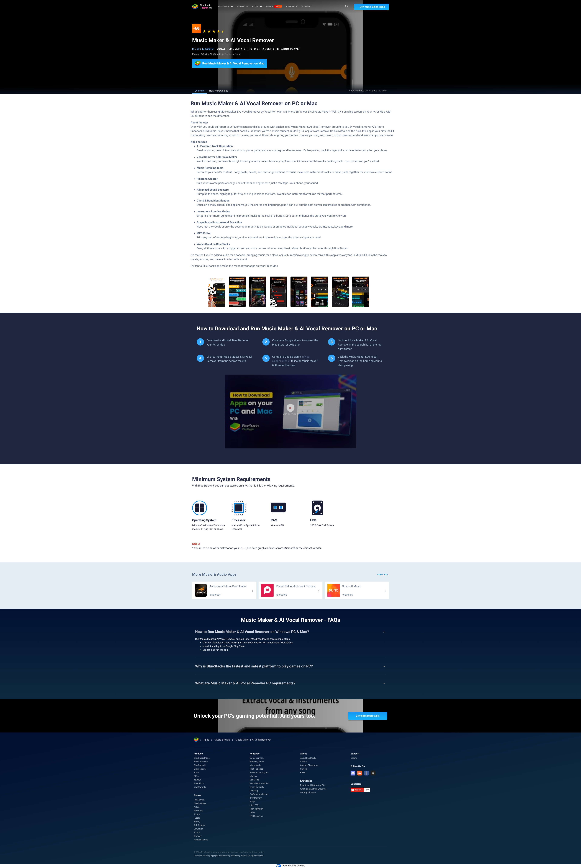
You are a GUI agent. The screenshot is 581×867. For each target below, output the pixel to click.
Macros (253, 776)
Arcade (197, 814)
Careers (303, 769)
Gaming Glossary (308, 792)
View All (383, 574)
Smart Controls (257, 787)
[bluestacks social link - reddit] (359, 773)
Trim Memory (256, 798)
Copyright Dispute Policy (220, 856)
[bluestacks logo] (202, 7)
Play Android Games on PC (312, 785)
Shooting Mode (257, 761)
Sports (197, 832)
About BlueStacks (308, 758)
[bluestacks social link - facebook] (366, 773)
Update (354, 758)
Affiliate (291, 6)
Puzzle (197, 818)
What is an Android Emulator (313, 789)
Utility (252, 812)
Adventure (198, 810)
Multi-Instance (256, 769)
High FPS (254, 805)
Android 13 (199, 783)
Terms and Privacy (201, 856)
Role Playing (199, 825)
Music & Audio (203, 49)
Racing (197, 821)
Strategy (197, 836)
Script (252, 801)
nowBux (197, 779)
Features (223, 6)
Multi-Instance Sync (259, 772)
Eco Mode (254, 779)
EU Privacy (235, 856)
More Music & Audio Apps (214, 574)
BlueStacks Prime (202, 758)
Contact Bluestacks (309, 765)
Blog (255, 6)
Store (273, 6)
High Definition (256, 809)
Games (240, 6)
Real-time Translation (259, 783)
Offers (196, 776)
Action (197, 807)
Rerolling (254, 790)
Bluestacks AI (200, 769)
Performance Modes (259, 794)
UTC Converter (256, 816)
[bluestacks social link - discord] (353, 773)
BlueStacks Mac (201, 761)
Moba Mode (255, 765)
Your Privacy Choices (294, 865)
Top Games (199, 799)
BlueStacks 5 (199, 765)
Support (307, 6)
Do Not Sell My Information (252, 856)
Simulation (198, 829)
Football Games (201, 839)
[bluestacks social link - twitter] (373, 773)
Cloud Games (200, 803)
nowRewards (200, 787)
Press (302, 772)
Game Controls (256, 758)
